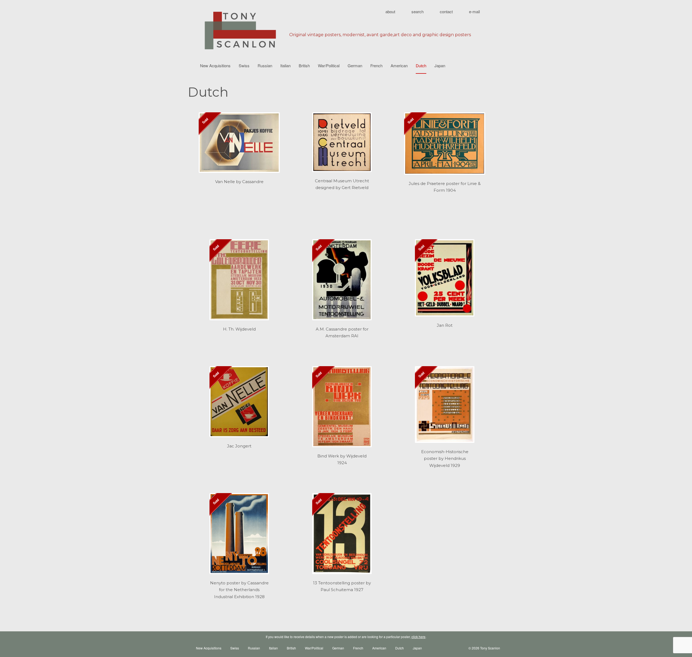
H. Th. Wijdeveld (239, 329)
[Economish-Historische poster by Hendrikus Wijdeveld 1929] (444, 407)
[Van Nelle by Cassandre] (239, 145)
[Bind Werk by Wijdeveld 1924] (342, 409)
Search (417, 11)
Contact (446, 11)
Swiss (244, 65)
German (355, 65)
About (390, 11)
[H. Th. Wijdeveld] (239, 282)
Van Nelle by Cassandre (239, 181)
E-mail (474, 11)
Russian (265, 65)
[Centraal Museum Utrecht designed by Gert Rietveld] (342, 144)
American (399, 65)
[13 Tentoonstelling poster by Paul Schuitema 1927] (342, 536)
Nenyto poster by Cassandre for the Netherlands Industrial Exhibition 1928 (239, 589)
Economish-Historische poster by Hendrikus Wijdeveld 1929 (444, 458)
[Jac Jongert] (239, 404)
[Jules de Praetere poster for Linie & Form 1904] (444, 146)
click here (418, 636)
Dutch (421, 65)
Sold (205, 120)
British (304, 65)
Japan (439, 65)
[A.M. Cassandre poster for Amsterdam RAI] (342, 282)
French (376, 65)
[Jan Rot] (444, 280)
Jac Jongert (239, 446)
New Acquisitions (215, 65)
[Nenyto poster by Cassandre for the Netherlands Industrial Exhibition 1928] (239, 536)
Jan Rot (445, 325)
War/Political (329, 65)
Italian (285, 65)
